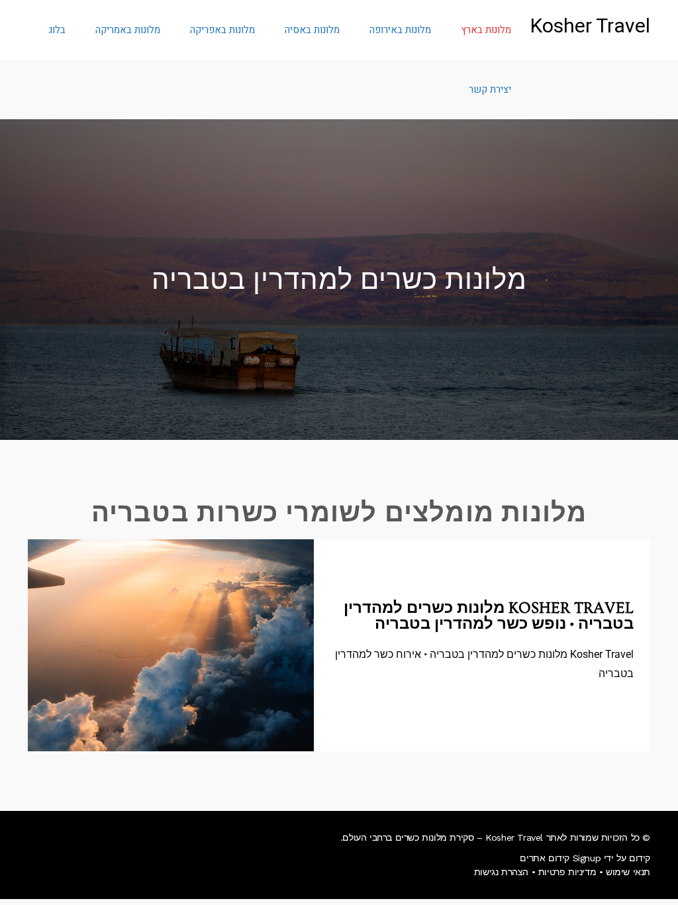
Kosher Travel (590, 26)
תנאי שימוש (628, 872)
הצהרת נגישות (501, 872)
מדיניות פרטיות (567, 872)
